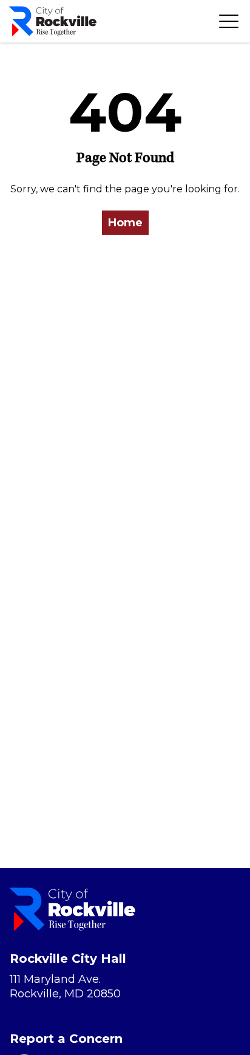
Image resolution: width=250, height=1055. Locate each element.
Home (125, 222)
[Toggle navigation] (229, 21)
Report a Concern (66, 1038)
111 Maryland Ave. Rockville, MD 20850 (65, 986)
